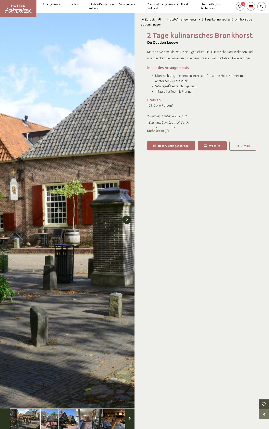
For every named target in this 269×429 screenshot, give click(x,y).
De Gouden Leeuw (162, 42)
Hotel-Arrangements (182, 19)
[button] (240, 6)
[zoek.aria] (261, 6)
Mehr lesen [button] (156, 130)
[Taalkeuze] (251, 6)
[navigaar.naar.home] (159, 19)
